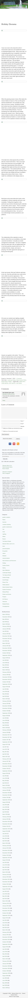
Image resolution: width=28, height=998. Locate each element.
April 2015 (5, 811)
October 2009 (6, 970)
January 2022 (6, 633)
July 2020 (5, 660)
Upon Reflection (6, 570)
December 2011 (6, 908)
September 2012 (6, 886)
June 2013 (5, 864)
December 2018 (6, 705)
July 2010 (5, 949)
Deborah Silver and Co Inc (9, 543)
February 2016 (6, 787)
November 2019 (6, 679)
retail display (19, 383)
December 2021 (6, 636)
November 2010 (6, 939)
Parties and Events (7, 594)
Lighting (4, 534)
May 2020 (5, 665)
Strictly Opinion (6, 584)
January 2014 (6, 848)
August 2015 (5, 802)
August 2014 (5, 831)
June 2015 (5, 807)
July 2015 (5, 804)
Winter (4, 536)
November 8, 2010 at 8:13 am (9, 394)
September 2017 (6, 742)
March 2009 (5, 987)
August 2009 (5, 975)
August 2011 (5, 917)
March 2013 (5, 872)
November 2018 (6, 708)
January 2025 (6, 628)
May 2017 (5, 751)
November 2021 (6, 638)
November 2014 (6, 823)
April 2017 (5, 754)
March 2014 (5, 843)
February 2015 (6, 816)
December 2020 (6, 648)
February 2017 (6, 759)
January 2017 (6, 761)
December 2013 (6, 850)
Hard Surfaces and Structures (9, 560)
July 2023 (5, 631)
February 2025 (6, 626)
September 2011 (6, 915)
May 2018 (5, 722)
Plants (4, 519)
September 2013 (6, 857)
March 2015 (5, 814)
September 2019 (6, 684)
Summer (4, 522)
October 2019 (6, 681)
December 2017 (6, 734)
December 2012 (6, 879)
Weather (4, 555)
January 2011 (6, 934)
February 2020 (6, 672)
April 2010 (5, 956)
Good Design (5, 579)
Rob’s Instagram (6, 473)
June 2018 (5, 720)
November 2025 (6, 616)
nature (4, 553)
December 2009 (6, 966)
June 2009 (5, 980)
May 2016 (5, 780)
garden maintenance (7, 526)
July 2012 (5, 891)
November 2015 (6, 795)
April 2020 (5, 667)
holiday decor (22, 381)
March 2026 (5, 614)
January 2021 (6, 645)
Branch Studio (6, 468)
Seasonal (5, 601)
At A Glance (5, 599)
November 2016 (6, 766)
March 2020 (5, 669)
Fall (3, 529)
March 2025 (5, 624)
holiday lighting (4, 383)
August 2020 (5, 657)
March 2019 (5, 698)
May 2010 (5, 953)
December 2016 (6, 763)
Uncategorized (6, 606)
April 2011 (5, 927)
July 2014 (5, 833)
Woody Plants (4, 381)
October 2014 (6, 826)
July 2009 (5, 978)
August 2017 (5, 744)
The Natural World (7, 575)
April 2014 (5, 840)
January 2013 (6, 876)
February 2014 (6, 845)
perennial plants (6, 548)
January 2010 (6, 963)
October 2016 (6, 768)
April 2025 (5, 621)
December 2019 (6, 677)
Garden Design (6, 577)
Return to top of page (14, 996)
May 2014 (5, 838)
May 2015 (5, 809)
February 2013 (6, 874)
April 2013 (5, 869)
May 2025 (5, 619)
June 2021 (5, 640)
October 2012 (6, 884)
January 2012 (6, 905)
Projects (4, 596)
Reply (4, 400)
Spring (4, 567)
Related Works (6, 604)
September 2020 (6, 655)
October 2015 (6, 797)
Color (4, 531)
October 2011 (6, 913)
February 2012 (6, 903)
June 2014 (5, 836)
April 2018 (5, 725)
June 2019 (5, 691)
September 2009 (6, 973)
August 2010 (5, 946)
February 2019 (6, 701)
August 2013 (5, 860)
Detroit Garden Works (21, 380)
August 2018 (5, 715)
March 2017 (5, 756)
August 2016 (5, 773)
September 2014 (6, 828)
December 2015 (6, 792)
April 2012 (5, 898)
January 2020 (6, 674)
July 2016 (5, 775)
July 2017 (5, 746)
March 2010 (5, 958)
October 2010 (6, 941)
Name (22, 421)
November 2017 (6, 737)
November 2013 (6, 852)
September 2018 (6, 713)
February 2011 (6, 932)
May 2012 (5, 896)
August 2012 (5, 889)
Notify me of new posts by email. (10, 431)
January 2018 (6, 732)
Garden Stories (6, 565)
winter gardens (12, 383)
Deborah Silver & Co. (14, 10)
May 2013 (5, 867)
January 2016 (6, 790)
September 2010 (6, 944)
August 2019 (5, 686)
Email (22, 423)
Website (22, 426)
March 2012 (5, 901)
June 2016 (5, 778)
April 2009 (5, 985)
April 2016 (5, 783)
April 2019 (5, 696)
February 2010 (6, 961)
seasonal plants (6, 558)
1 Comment (19, 378)
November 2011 (6, 910)
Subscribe (5, 458)
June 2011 (5, 922)
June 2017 (5, 749)
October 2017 (6, 739)
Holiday (10, 381)
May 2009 (5, 982)
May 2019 (5, 693)
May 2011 (5, 925)
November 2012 (6, 881)
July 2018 (5, 718)
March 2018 (5, 727)
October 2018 (6, 710)
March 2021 (5, 643)
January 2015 (6, 819)
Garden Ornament (7, 589)
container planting (7, 524)
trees (4, 546)
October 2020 (6, 653)
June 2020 (5, 662)
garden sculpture (6, 517)
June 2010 (5, 951)
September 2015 (6, 799)
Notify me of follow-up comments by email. (12, 428)
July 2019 (5, 689)
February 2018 (6, 730)
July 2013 (5, 862)
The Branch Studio (7, 541)
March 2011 (5, 929)
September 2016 (6, 771)
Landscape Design (11, 380)
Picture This (5, 582)
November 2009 (6, 968)
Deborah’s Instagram (7, 471)
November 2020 (6, 650)
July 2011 (5, 920)
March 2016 (5, 785)
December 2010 (6, 937)
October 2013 (6, 855)
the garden (5, 551)
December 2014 (6, 821)
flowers (4, 538)
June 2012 (5, 893)
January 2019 (6, 703)
